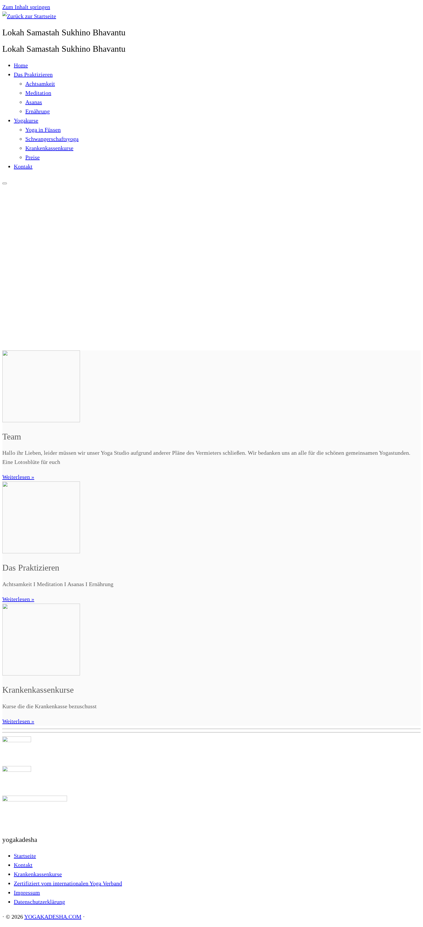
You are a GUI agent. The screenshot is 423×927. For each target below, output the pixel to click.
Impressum (27, 892)
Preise (32, 157)
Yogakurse (26, 120)
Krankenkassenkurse (49, 148)
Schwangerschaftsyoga (52, 139)
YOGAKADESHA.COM (52, 916)
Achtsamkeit (40, 83)
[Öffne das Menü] (4, 183)
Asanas (33, 102)
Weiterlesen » (18, 477)
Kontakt (23, 166)
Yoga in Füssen (43, 129)
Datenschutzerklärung (39, 902)
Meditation (38, 93)
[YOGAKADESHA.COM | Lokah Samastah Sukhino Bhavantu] (29, 16)
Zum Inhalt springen (26, 7)
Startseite (25, 856)
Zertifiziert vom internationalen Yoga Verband (68, 883)
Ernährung (37, 111)
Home (21, 65)
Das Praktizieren (33, 74)
